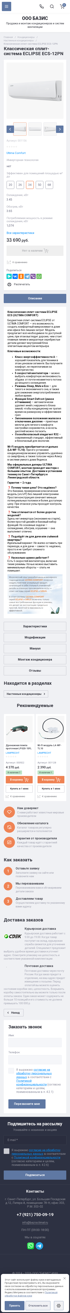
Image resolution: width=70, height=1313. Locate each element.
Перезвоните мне (27, 1104)
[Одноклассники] (21, 276)
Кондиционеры (26, 37)
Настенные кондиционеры (19, 40)
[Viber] (33, 276)
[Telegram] (27, 276)
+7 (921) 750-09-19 (35, 1214)
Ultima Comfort (16, 153)
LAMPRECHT (12, 752)
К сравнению (20, 262)
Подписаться (35, 1175)
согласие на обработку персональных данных (34, 1073)
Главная (8, 37)
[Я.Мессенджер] (9, 276)
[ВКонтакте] (15, 276)
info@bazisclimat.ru (35, 1222)
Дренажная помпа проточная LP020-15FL (19, 747)
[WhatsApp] (39, 276)
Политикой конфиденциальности (31, 1082)
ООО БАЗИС (35, 18)
